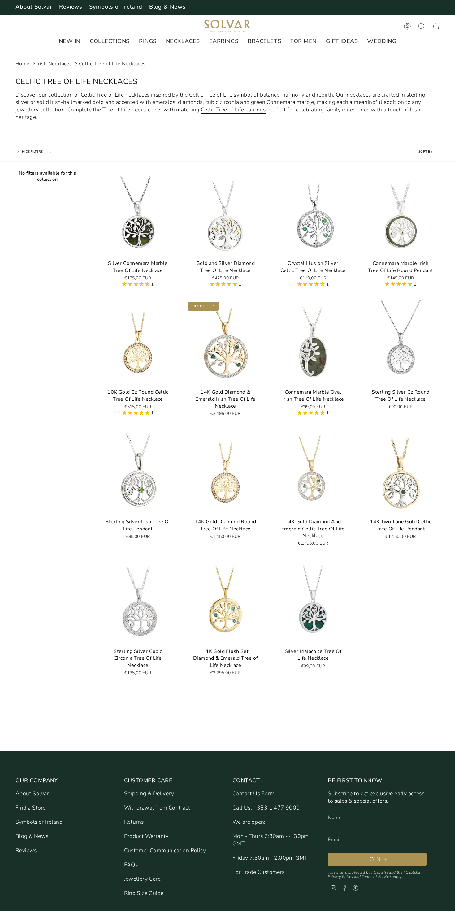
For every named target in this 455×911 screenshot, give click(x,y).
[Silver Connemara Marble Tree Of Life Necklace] (138, 214)
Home (22, 63)
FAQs (131, 864)
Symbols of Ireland (115, 7)
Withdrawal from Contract (157, 807)
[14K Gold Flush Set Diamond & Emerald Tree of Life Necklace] (225, 602)
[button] (69, 41)
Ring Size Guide (144, 893)
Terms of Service (376, 876)
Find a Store (30, 807)
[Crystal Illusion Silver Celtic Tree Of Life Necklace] (313, 214)
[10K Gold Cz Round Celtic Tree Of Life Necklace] (138, 343)
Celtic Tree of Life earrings (233, 109)
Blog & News (167, 7)
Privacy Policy (340, 876)
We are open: (249, 822)
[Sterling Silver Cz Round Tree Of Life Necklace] (401, 343)
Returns (134, 822)
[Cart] (436, 26)
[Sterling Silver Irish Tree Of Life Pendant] (138, 472)
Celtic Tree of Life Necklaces (112, 63)
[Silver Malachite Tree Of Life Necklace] (313, 602)
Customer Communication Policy (165, 850)
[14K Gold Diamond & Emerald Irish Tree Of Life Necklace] (225, 343)
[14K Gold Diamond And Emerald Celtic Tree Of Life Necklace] (313, 472)
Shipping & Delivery (149, 793)
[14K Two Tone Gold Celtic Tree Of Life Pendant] (401, 472)
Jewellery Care (142, 879)
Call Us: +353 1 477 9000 (266, 807)
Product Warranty (146, 836)
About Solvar (33, 7)
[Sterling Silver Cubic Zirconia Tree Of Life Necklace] (138, 602)
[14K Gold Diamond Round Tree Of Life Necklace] (225, 472)
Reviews (70, 7)
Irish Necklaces (54, 63)
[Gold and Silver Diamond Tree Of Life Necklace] (225, 214)
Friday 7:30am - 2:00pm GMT (269, 857)
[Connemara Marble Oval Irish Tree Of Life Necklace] (313, 343)
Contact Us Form (253, 793)
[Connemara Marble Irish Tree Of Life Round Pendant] (401, 214)
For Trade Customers (258, 872)
